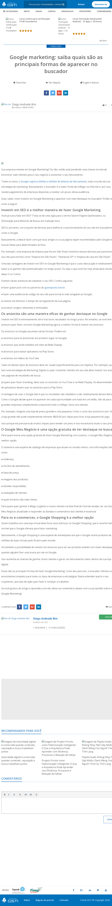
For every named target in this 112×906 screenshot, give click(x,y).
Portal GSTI (9, 4)
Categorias (11, 11)
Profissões (85, 11)
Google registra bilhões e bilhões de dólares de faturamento (54, 181)
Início (27, 11)
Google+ (59, 92)
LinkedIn (65, 92)
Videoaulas (67, 11)
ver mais (103, 40)
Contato (64, 900)
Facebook (46, 92)
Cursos (52, 11)
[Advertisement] (28, 866)
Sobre (27, 900)
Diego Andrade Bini (24, 104)
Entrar (81, 4)
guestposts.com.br (55, 287)
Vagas (39, 11)
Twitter (52, 92)
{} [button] (36, 794)
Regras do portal (45, 900)
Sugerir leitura (90, 82)
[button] (4, 794)
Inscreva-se (101, 4)
